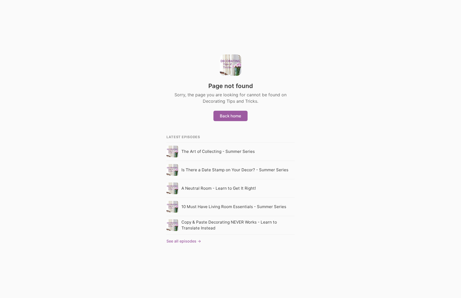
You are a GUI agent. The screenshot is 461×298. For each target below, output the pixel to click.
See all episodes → (183, 241)
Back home (230, 115)
